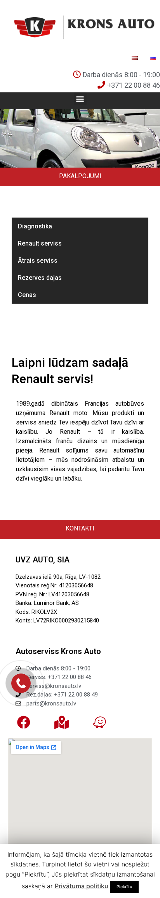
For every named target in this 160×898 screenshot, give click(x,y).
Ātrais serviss (37, 260)
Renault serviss (40, 243)
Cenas (27, 295)
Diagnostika (35, 226)
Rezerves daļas (40, 277)
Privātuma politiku (81, 886)
